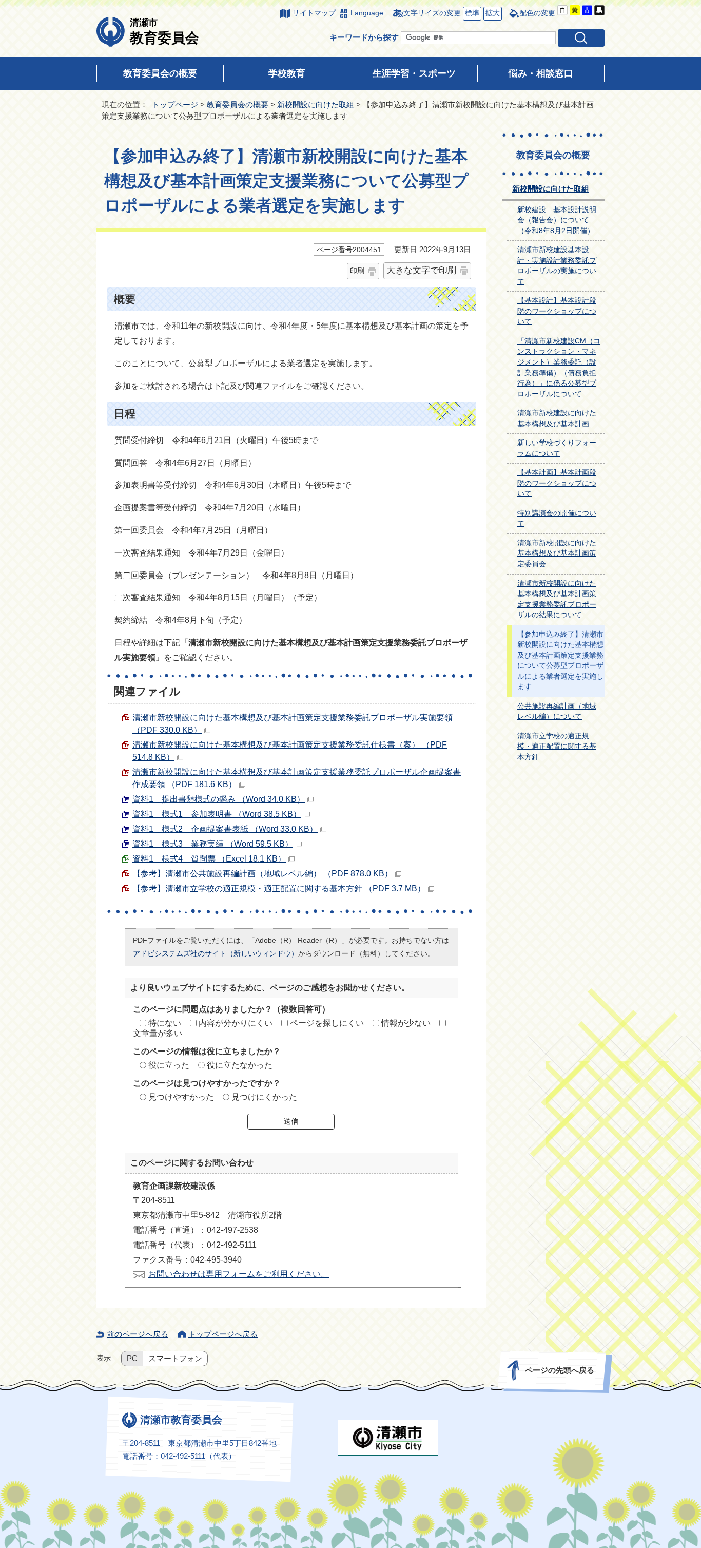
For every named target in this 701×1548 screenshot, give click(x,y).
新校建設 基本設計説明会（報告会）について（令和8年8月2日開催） (556, 220)
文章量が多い (157, 1033)
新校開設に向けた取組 (315, 104)
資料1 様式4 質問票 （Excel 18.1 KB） (209, 858)
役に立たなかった (239, 1065)
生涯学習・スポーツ (414, 73)
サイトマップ (314, 13)
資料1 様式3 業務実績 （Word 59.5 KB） (212, 843)
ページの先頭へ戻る (559, 1370)
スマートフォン (175, 1358)
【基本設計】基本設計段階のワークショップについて (556, 311)
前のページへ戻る (137, 1334)
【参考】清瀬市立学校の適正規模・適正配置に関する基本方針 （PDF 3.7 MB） (278, 888)
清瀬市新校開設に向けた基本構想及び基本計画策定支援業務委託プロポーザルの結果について (556, 599)
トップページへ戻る (223, 1334)
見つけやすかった (181, 1097)
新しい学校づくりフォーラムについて (556, 448)
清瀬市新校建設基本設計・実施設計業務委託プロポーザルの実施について (556, 265)
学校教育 (286, 73)
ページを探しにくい (327, 1023)
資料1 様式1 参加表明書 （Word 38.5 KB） (216, 814)
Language (366, 13)
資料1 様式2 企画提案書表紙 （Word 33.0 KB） (225, 829)
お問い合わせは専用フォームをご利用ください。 (238, 1274)
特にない (164, 1023)
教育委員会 (164, 31)
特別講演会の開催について (556, 518)
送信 (291, 1121)
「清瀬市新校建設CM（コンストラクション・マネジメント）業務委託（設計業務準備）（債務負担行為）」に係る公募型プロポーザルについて (558, 367)
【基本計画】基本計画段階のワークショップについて (556, 483)
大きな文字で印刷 (421, 270)
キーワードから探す (364, 37)
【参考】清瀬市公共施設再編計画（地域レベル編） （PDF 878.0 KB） (262, 873)
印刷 (357, 270)
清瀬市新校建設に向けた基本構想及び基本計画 (556, 418)
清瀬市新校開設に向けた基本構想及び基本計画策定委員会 (556, 553)
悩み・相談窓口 (541, 73)
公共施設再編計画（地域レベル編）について (556, 711)
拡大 (491, 13)
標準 (471, 13)
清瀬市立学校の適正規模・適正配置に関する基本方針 (556, 746)
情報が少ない (406, 1023)
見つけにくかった (264, 1097)
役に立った (168, 1065)
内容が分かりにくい (235, 1023)
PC (132, 1358)
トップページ (175, 104)
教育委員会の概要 (160, 73)
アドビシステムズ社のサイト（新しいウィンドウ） (215, 953)
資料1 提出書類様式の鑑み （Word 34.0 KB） (218, 799)
